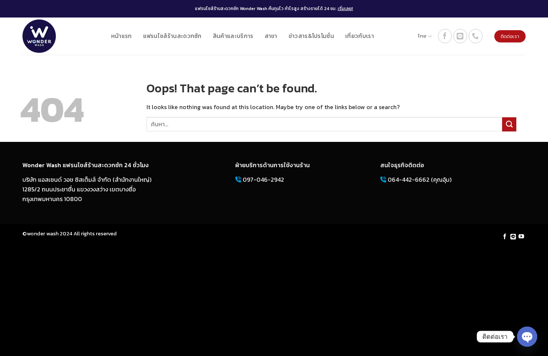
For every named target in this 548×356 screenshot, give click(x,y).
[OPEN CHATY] (527, 337)
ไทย (422, 35)
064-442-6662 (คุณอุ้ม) (418, 179)
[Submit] (509, 124)
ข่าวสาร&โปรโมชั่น (311, 36)
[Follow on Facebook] (445, 36)
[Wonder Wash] (39, 36)
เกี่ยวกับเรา (359, 36)
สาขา (271, 36)
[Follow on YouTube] (521, 237)
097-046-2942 (262, 179)
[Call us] (476, 36)
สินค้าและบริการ (233, 36)
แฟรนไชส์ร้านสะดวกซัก (172, 36)
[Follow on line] (460, 36)
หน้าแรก (121, 36)
